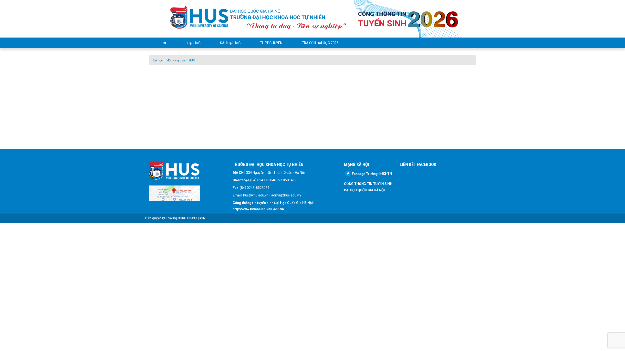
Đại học (193, 43)
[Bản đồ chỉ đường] (174, 193)
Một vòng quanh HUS (181, 60)
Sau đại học (230, 43)
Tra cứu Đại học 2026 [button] (320, 43)
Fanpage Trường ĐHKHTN (372, 174)
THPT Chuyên (271, 43)
